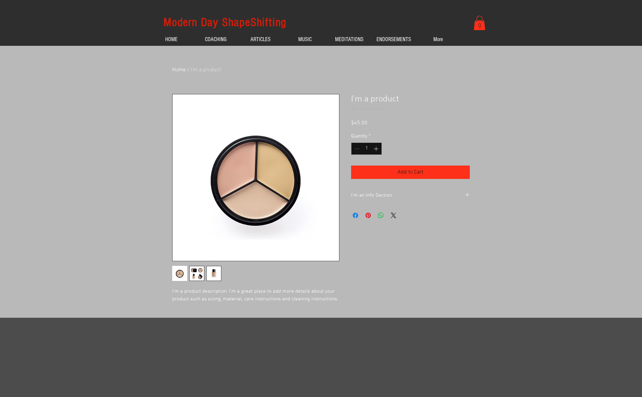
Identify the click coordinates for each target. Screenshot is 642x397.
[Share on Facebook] (355, 215)
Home (179, 70)
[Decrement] (356, 149)
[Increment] (376, 149)
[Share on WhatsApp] (381, 215)
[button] (479, 23)
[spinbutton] (366, 149)
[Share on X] (394, 215)
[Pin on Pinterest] (368, 215)
